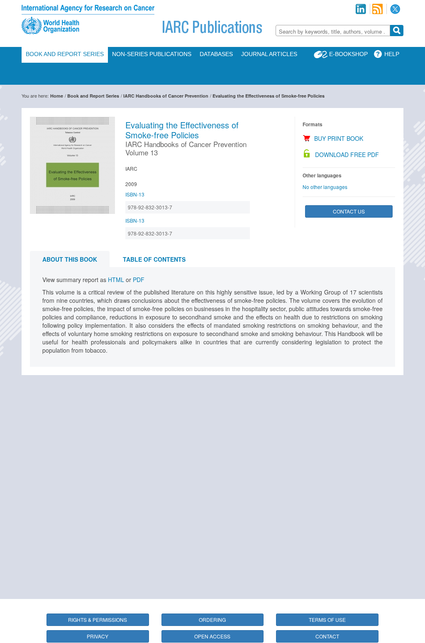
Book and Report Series (65, 54)
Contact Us (349, 211)
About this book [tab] (69, 259)
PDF (138, 279)
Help (391, 54)
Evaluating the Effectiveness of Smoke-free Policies (268, 96)
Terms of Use (327, 619)
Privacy (97, 636)
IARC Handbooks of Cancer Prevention (165, 96)
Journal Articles (269, 54)
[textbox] (333, 31)
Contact (327, 636)
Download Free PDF (347, 154)
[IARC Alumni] (360, 9)
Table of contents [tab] (154, 259)
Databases (216, 54)
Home (56, 96)
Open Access (212, 636)
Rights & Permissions (97, 619)
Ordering (212, 619)
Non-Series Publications (151, 54)
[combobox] (333, 30)
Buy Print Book (338, 138)
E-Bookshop (348, 54)
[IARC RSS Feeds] (377, 9)
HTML (116, 279)
